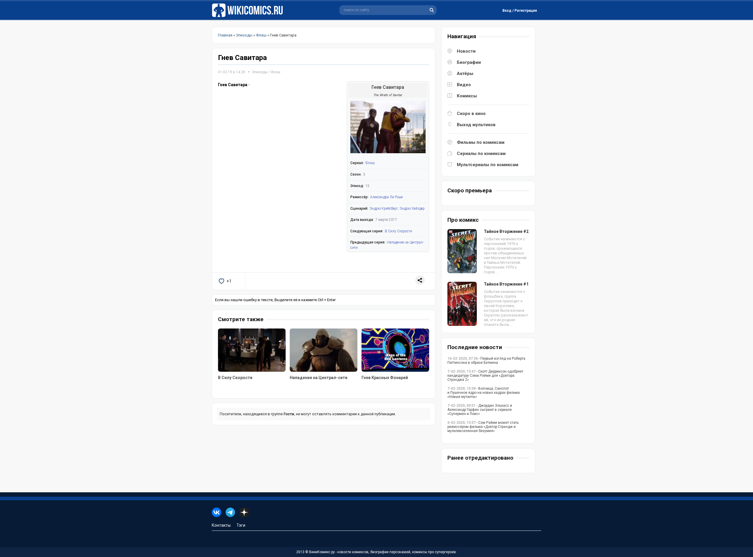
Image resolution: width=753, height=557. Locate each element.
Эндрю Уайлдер (412, 208)
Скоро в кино (471, 113)
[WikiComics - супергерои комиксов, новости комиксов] (248, 10)
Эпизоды (259, 72)
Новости (466, 51)
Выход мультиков (476, 124)
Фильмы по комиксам (480, 142)
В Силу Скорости (398, 231)
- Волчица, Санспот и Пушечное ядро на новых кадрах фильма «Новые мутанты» (483, 392)
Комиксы (467, 96)
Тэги (240, 525)
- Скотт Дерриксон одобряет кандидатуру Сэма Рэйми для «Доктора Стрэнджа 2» (485, 375)
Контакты (221, 525)
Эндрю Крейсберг (384, 208)
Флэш (275, 72)
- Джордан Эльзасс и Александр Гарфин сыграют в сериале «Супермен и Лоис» (479, 409)
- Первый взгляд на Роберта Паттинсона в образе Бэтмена (486, 360)
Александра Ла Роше (386, 197)
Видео (464, 84)
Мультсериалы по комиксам (487, 164)
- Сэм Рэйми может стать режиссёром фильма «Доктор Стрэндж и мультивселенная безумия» (483, 427)
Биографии (469, 62)
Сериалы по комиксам (481, 153)
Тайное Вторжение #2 (506, 231)
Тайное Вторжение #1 (506, 284)
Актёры (465, 73)
